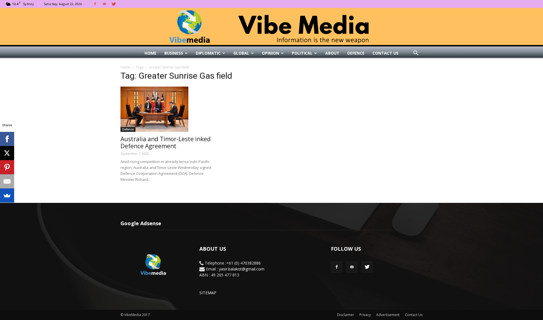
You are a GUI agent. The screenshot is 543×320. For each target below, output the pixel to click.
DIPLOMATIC (208, 53)
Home (150, 53)
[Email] (7, 181)
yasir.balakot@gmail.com (241, 269)
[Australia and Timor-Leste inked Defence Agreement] (166, 109)
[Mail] (104, 4)
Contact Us (385, 53)
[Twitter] (113, 4)
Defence (356, 53)
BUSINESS (173, 53)
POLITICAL (302, 53)
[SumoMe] (7, 195)
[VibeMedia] (271, 26)
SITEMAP (207, 292)
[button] (416, 53)
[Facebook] (95, 4)
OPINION (270, 53)
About (332, 53)
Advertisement (388, 314)
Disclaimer (345, 314)
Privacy (365, 314)
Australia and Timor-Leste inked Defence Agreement (165, 142)
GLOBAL (241, 53)
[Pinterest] (7, 167)
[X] (7, 153)
